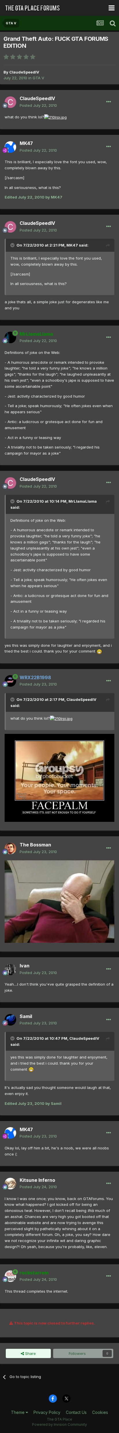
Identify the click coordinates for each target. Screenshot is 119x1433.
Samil (26, 1016)
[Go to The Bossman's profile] (10, 848)
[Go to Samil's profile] (10, 1020)
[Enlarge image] (55, 117)
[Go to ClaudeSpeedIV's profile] (10, 102)
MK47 (26, 143)
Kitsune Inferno (37, 1180)
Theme (18, 1412)
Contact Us (76, 1412)
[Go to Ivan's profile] (10, 969)
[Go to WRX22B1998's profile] (10, 681)
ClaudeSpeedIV (24, 72)
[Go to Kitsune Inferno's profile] (10, 1183)
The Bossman (35, 845)
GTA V (38, 78)
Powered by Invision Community (59, 1424)
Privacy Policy (47, 1412)
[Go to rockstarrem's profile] (10, 1276)
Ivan (24, 966)
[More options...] (108, 101)
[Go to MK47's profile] (10, 147)
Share (30, 1353)
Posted (38, 105)
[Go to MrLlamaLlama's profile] (10, 337)
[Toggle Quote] (13, 245)
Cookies (100, 1412)
